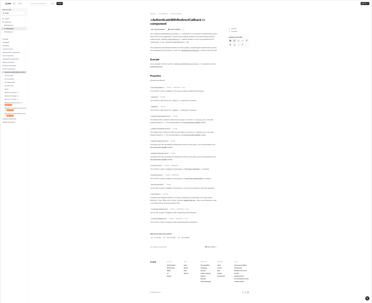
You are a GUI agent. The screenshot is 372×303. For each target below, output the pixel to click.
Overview (5, 39)
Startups (203, 276)
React (185, 265)
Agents (169, 276)
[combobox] (13, 13)
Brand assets (221, 276)
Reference (8, 22)
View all (186, 273)
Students (203, 279)
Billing (168, 270)
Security (236, 273)
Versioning (5, 45)
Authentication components (11, 52)
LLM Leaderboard (206, 281)
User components (8, 55)
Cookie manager (239, 281)
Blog (218, 270)
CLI (168, 273)
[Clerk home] (153, 262)
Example (233, 28)
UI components (9, 28)
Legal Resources (239, 276)
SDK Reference (8, 25)
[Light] (245, 292)
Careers (219, 268)
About (219, 265)
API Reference (8, 32)
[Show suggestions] (25, 13)
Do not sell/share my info (241, 279)
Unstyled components (9, 119)
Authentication (171, 265)
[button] (193, 169)
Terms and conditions (240, 265)
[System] (248, 292)
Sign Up (364, 3)
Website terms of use (240, 270)
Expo (185, 270)
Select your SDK (6, 9)
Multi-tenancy (171, 268)
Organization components (10, 59)
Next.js (186, 268)
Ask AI (60, 3)
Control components (8, 69)
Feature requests (206, 273)
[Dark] (243, 292)
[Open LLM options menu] (183, 29)
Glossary (203, 270)
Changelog (5, 42)
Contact (219, 273)
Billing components (8, 62)
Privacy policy (238, 268)
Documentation (205, 265)
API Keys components (9, 65)
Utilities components (8, 122)
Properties (234, 31)
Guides (7, 19)
